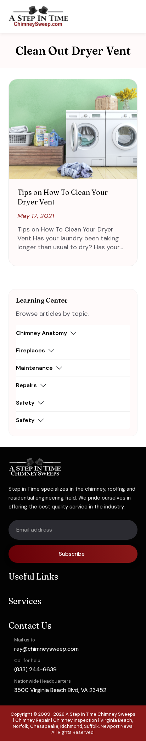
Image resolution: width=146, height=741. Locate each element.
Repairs (26, 385)
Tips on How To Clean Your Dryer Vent (62, 197)
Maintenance (34, 367)
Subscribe (72, 554)
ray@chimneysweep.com (46, 648)
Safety (25, 402)
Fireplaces (30, 350)
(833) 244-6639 (35, 669)
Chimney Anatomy (41, 333)
